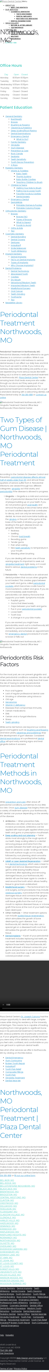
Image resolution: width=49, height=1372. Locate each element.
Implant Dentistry (13, 254)
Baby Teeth (21, 173)
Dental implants (13, 935)
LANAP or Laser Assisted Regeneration (23, 861)
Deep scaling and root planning (20, 835)
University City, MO (11, 1272)
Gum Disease (17, 147)
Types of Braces (24, 219)
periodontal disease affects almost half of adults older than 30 (22, 478)
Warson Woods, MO (11, 1278)
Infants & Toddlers (19, 170)
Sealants (15, 156)
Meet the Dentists (19, 7)
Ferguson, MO (8, 1209)
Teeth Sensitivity (18, 159)
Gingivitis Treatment (15, 1077)
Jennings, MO (7, 1226)
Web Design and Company (29, 1358)
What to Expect (23, 222)
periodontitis (6, 491)
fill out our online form (24, 1175)
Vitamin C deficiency (15, 705)
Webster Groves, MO (12, 1280)
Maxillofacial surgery (15, 887)
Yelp (2, 1335)
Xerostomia (11, 702)
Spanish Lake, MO (9, 1255)
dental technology (18, 864)
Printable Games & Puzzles (29, 205)
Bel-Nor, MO (7, 1180)
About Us (10, 5)
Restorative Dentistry (27, 18)
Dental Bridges (7, 1294)
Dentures (15, 242)
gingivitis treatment (14, 564)
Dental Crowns (18, 239)
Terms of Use (6, 1368)
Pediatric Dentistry (14, 168)
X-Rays (14, 165)
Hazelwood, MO (9, 1223)
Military (15, 36)
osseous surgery (13, 892)
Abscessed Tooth (19, 274)
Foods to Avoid (23, 225)
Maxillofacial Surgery (20, 288)
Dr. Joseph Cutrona (30, 1016)
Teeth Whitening (24, 14)
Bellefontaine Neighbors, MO (17, 1186)
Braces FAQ (21, 216)
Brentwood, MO (9, 1192)
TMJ (12, 231)
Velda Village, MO (10, 1275)
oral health (32, 505)
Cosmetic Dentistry (20, 12)
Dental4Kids (16, 202)
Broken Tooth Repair (15, 1063)
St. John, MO (7, 1260)
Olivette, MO (7, 1243)
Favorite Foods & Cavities (28, 193)
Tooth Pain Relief (13, 1069)
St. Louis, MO (7, 1266)
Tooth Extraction (23, 1294)
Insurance (16, 39)
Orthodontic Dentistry (15, 211)
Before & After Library (21, 25)
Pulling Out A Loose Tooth (28, 191)
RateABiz (10, 1335)
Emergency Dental (20, 136)
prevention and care (16, 802)
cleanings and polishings (28, 732)
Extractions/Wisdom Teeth (23, 282)
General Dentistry (13, 116)
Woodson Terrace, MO (13, 1283)
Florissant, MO (8, 1212)
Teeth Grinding (18, 294)
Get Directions (7, 1353)
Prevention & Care (19, 150)
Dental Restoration (32, 1311)
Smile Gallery (12, 23)
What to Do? (22, 139)
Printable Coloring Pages (28, 208)
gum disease (20, 807)
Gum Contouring (13, 1060)
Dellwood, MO (8, 1206)
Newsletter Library (13, 302)
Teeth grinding (12, 722)
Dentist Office (36, 1305)
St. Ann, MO (6, 1257)
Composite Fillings (14, 1072)
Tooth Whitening (19, 251)
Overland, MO (8, 1246)
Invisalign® (16, 245)
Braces (14, 122)
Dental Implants (24, 16)
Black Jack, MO (8, 1189)
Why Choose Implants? (22, 265)
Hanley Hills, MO (9, 1220)
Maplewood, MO (9, 1232)
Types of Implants (19, 262)
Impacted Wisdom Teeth (23, 285)
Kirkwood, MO (8, 1229)
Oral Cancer (17, 291)
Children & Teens (19, 185)
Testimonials (17, 27)
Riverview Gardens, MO (13, 1249)
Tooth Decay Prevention (22, 162)
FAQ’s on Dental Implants (23, 259)
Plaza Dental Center (28, 377)
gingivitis (16, 488)
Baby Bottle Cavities (26, 179)
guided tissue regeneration (30, 915)
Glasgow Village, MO (12, 1214)
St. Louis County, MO (11, 1263)
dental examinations (10, 738)
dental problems (29, 567)
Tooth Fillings (39, 1294)
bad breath (24, 536)
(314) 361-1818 (6, 1350)
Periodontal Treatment (19, 1319)
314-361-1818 (27, 394)
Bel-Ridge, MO (8, 1183)
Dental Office (23, 1314)
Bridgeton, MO (8, 1194)
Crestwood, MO (9, 1203)
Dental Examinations (21, 21)
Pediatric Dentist (8, 1314)
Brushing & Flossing (20, 125)
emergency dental (18, 634)
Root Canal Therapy (26, 1297)
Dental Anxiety (23, 196)
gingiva (12, 519)
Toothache (16, 297)
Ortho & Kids (17, 228)
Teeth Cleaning (34, 1291)
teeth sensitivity (22, 548)
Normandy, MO (8, 1237)
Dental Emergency (14, 1057)
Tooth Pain (10, 1075)
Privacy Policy (20, 1368)
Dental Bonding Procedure (13, 1308)
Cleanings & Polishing (21, 127)
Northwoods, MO (10, 1240)
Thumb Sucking (23, 176)
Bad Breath (16, 119)
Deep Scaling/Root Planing (24, 130)
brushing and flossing (37, 730)
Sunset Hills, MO (9, 1269)
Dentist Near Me (13, 1080)
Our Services (11, 10)
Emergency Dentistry (29, 1299)
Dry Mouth (16, 279)
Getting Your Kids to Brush (28, 188)
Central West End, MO (13, 1197)
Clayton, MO (7, 1200)
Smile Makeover (18, 248)
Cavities (15, 277)
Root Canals (17, 153)
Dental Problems (13, 268)
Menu (24, 1)
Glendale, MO (8, 1217)
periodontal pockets (32, 609)
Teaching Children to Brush (29, 182)
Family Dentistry (18, 142)
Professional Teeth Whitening (14, 1302)
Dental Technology (20, 271)
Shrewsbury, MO (9, 1252)
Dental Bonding (18, 236)
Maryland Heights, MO (13, 1235)
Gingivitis (15, 145)
